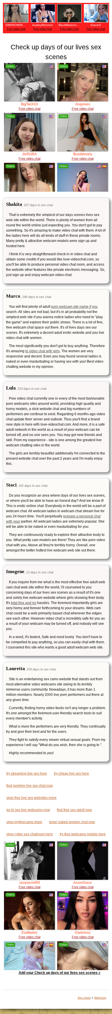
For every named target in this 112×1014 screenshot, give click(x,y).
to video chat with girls (42, 351)
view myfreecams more (24, 822)
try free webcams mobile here (83, 834)
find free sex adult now (74, 810)
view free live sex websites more (31, 798)
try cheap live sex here (71, 773)
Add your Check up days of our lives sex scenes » (60, 973)
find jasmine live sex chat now (29, 786)
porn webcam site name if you (74, 307)
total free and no (23, 603)
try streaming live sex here (26, 773)
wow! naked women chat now (72, 822)
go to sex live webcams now (28, 810)
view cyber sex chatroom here (29, 834)
